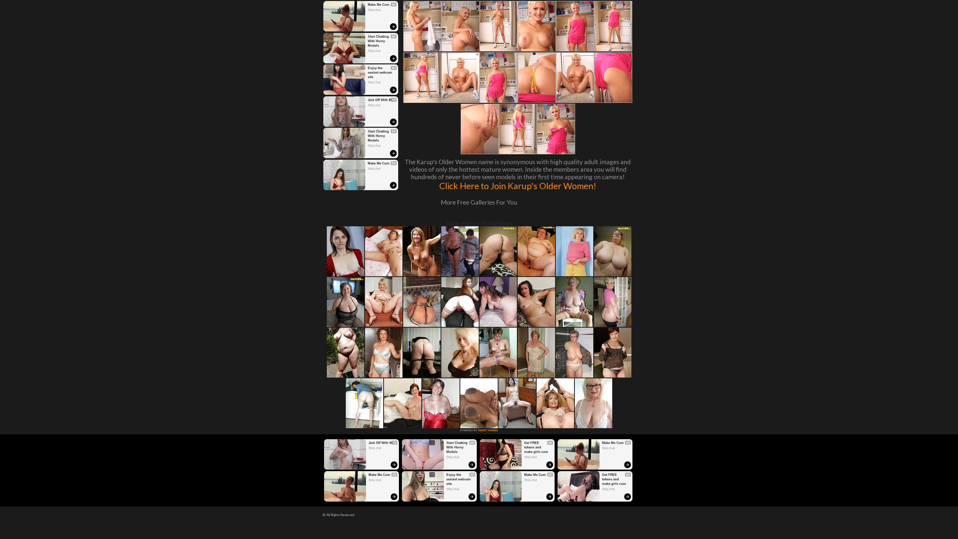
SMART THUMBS (488, 430)
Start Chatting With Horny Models (379, 41)
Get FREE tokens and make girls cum (536, 447)
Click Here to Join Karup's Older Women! (517, 185)
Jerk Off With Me (380, 100)
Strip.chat (374, 10)
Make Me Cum (378, 4)
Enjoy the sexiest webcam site (380, 72)
